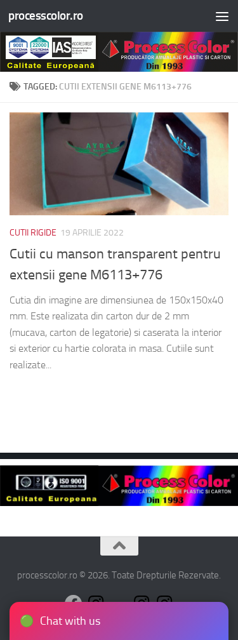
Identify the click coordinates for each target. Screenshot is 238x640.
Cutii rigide (33, 232)
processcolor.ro (45, 15)
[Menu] (222, 16)
